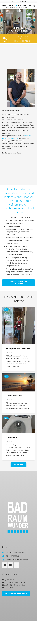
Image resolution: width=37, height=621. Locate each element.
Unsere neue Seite (14, 395)
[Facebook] (4, 565)
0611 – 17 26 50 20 (12, 556)
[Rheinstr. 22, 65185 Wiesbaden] (4, 559)
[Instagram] (16, 565)
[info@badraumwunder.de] (4, 552)
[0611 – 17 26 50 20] (4, 556)
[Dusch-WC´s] (18, 424)
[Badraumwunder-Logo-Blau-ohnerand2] (14, 6)
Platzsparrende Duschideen (18, 348)
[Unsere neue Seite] (18, 382)
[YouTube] (10, 565)
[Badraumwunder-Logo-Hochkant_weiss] (15, 517)
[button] (30, 6)
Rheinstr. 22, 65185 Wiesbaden (17, 560)
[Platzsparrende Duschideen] (18, 325)
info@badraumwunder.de (15, 552)
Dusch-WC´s (11, 437)
